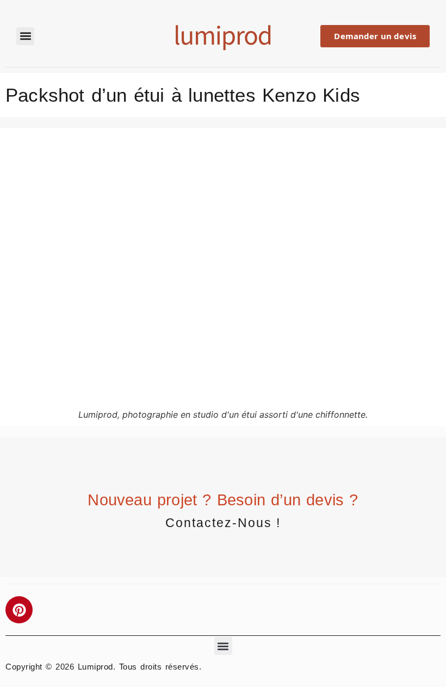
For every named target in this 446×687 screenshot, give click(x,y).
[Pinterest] (19, 609)
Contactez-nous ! (223, 523)
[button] (25, 36)
